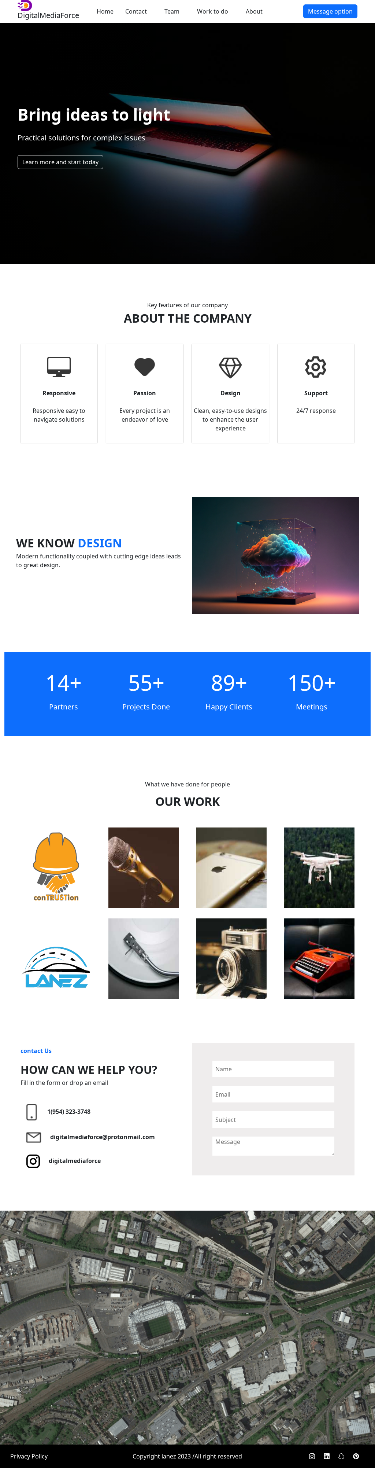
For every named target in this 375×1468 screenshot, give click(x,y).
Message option (330, 11)
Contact (136, 11)
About (254, 11)
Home (105, 11)
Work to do (212, 11)
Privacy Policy (29, 1456)
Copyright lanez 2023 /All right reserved (187, 1456)
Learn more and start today (60, 162)
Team (171, 11)
